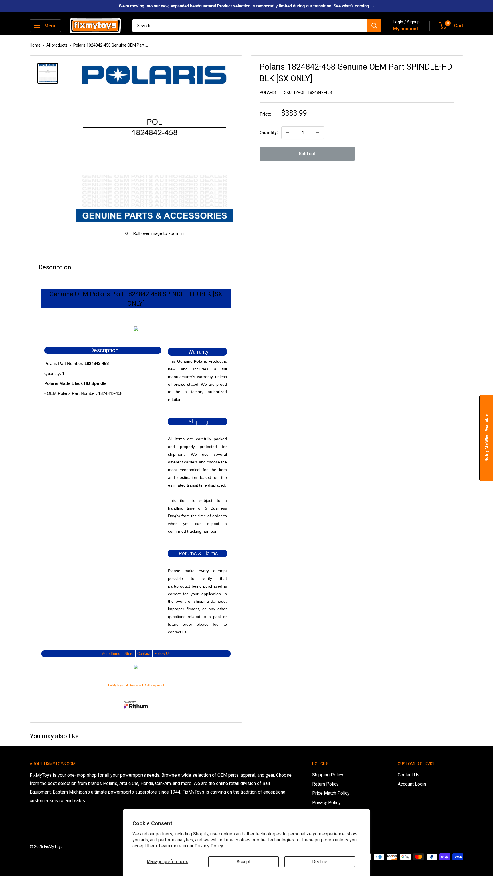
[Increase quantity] (318, 133)
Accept (243, 861)
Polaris (268, 92)
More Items (110, 653)
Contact (143, 653)
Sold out (307, 153)
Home (35, 45)
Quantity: (269, 132)
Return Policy (325, 784)
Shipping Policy (327, 775)
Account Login (412, 784)
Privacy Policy (209, 846)
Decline (319, 861)
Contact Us (408, 775)
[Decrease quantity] (288, 133)
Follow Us (162, 653)
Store (128, 653)
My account (405, 28)
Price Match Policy (331, 793)
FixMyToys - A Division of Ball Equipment (136, 685)
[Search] (374, 25)
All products (57, 45)
